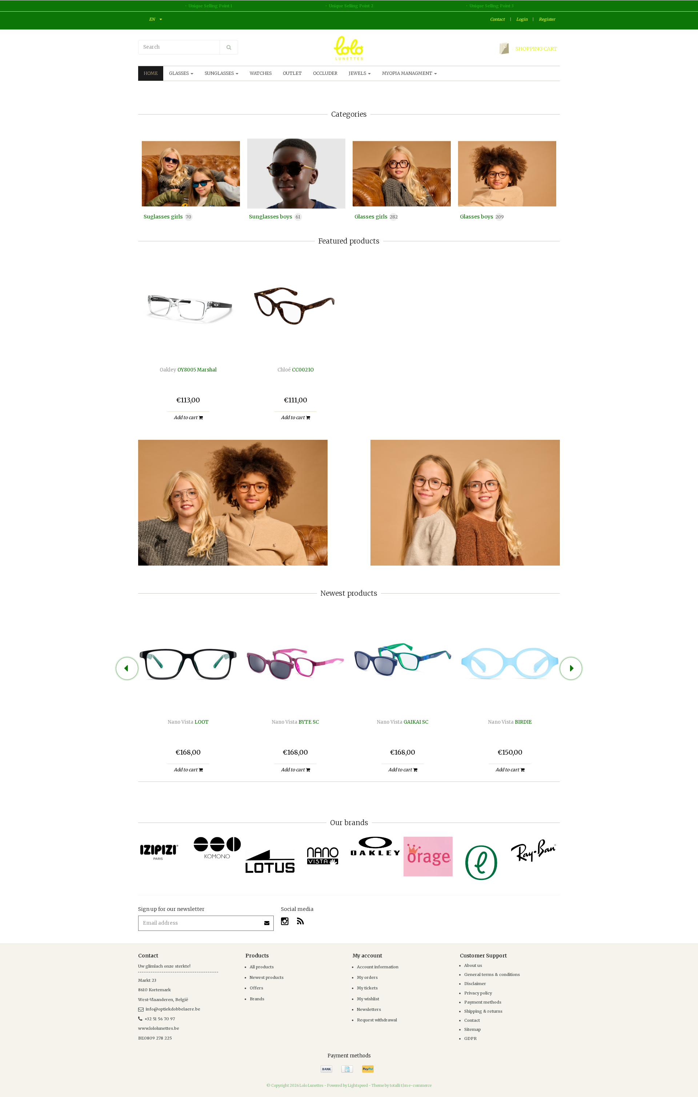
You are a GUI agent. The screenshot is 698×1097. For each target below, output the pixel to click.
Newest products (267, 977)
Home (151, 73)
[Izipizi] (164, 848)
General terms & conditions (492, 974)
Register (547, 19)
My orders (367, 977)
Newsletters (369, 1009)
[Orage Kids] (428, 856)
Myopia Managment (407, 73)
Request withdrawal (377, 1019)
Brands (257, 998)
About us (473, 965)
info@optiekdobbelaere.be (173, 1009)
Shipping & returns (483, 1011)
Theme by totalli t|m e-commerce (402, 1085)
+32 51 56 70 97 (160, 1018)
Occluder (325, 73)
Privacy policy (478, 993)
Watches (261, 73)
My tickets (367, 987)
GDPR (470, 1038)
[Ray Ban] (533, 850)
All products (262, 966)
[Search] (229, 47)
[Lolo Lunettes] (349, 48)
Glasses (179, 73)
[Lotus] (269, 861)
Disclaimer (475, 983)
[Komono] (217, 848)
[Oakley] (375, 846)
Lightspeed (358, 1085)
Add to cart (186, 417)
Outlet (292, 73)
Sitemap (472, 1029)
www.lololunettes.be (158, 1028)
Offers (256, 987)
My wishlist (368, 998)
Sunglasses (220, 73)
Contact (497, 19)
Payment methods (482, 1002)
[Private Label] (480, 863)
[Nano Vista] (322, 856)
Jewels (358, 73)
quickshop (188, 342)
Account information (377, 966)
